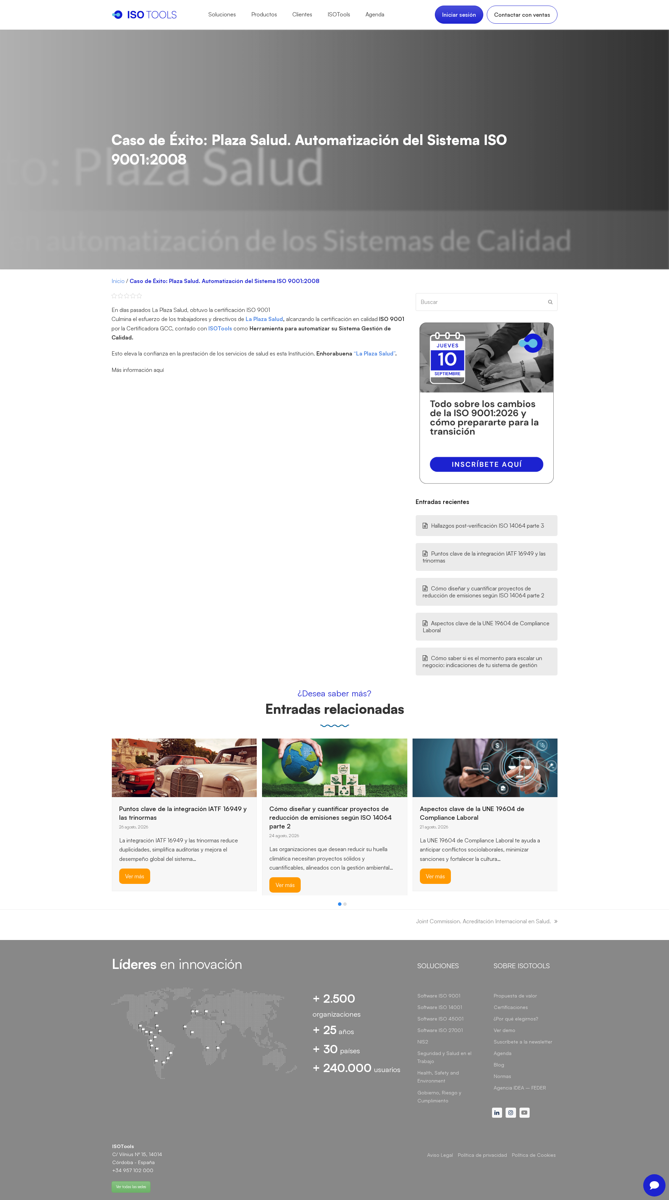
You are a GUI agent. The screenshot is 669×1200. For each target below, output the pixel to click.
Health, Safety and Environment (438, 1077)
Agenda (503, 1053)
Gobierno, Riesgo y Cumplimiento (439, 1096)
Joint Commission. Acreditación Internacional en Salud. (483, 921)
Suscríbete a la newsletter (523, 1042)
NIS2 (422, 1042)
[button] (339, 904)
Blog (499, 1065)
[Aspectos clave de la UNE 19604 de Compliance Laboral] (485, 767)
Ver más (134, 876)
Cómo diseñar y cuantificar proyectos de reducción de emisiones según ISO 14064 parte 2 (483, 592)
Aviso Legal (440, 1155)
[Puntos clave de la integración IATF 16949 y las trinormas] (184, 767)
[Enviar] (550, 301)
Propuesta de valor (515, 996)
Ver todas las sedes (131, 1186)
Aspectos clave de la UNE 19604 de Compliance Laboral (486, 627)
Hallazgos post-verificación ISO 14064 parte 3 (487, 525)
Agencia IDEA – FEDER (520, 1088)
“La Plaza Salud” (374, 353)
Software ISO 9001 (438, 996)
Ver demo (504, 1030)
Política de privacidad (482, 1155)
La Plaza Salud (264, 318)
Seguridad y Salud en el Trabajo (444, 1057)
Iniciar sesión (459, 14)
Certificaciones (511, 1007)
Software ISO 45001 (440, 1019)
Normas (502, 1076)
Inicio (118, 280)
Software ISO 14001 (439, 1007)
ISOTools (220, 328)
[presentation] (115, 905)
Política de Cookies (534, 1155)
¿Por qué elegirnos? (516, 1019)
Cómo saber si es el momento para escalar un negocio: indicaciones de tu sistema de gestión (482, 661)
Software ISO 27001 (440, 1030)
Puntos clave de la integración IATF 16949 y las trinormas (484, 557)
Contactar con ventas (522, 14)
